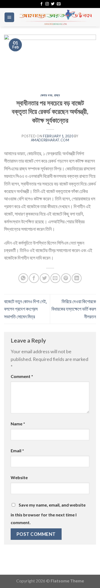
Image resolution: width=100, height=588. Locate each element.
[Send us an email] (58, 4)
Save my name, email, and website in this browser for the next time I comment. (48, 513)
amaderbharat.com (50, 140)
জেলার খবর (46, 95)
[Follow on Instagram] (47, 4)
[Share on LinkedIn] (77, 278)
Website (19, 477)
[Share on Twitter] (45, 278)
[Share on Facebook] (34, 278)
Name (18, 423)
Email (17, 450)
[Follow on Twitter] (52, 4)
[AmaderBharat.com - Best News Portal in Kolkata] (55, 17)
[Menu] (9, 17)
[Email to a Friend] (55, 278)
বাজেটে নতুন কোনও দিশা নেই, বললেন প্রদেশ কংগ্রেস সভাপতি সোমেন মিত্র (25, 308)
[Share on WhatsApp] (23, 278)
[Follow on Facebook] (41, 4)
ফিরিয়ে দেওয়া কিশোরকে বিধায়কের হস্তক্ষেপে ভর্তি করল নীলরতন (73, 308)
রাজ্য (57, 95)
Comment (22, 376)
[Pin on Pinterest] (66, 278)
